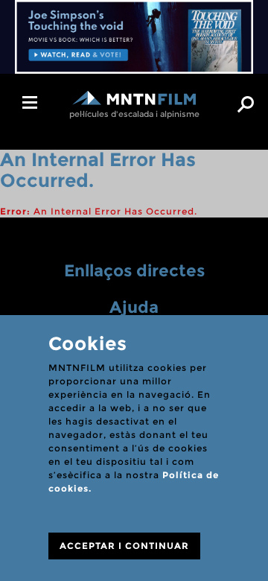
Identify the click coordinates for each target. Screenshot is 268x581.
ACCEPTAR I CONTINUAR (124, 545)
